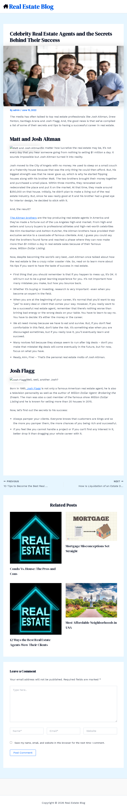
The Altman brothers (23, 217)
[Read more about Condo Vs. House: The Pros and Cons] (36, 537)
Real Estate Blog (31, 6)
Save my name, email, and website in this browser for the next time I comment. (60, 742)
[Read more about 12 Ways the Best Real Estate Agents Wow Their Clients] (36, 608)
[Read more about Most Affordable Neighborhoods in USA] (91, 600)
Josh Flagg (33, 388)
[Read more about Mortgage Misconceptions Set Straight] (91, 526)
